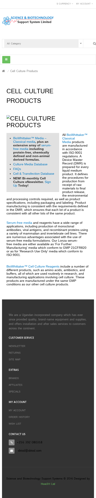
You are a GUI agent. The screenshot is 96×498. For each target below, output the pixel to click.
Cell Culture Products (24, 71)
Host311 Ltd (48, 484)
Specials (14, 392)
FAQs (17, 169)
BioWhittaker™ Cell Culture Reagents (32, 266)
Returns (15, 353)
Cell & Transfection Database (33, 173)
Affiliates (15, 385)
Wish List (15, 424)
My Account (17, 410)
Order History (19, 417)
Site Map (14, 359)
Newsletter (17, 346)
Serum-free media (19, 222)
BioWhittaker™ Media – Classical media (29, 139)
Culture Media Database (30, 164)
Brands (14, 378)
